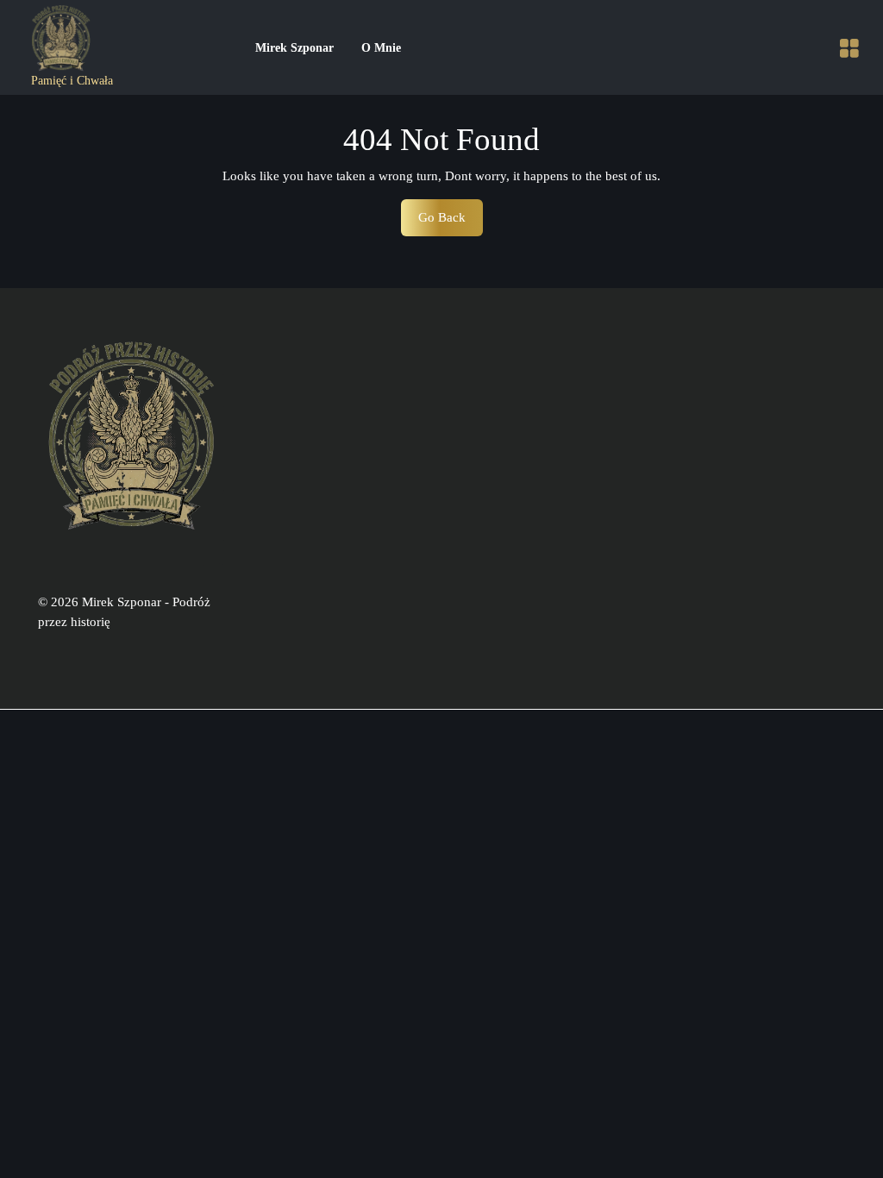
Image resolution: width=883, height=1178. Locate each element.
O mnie (381, 47)
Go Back (450, 223)
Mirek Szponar (294, 47)
